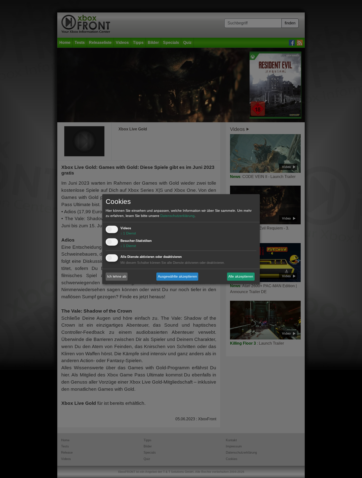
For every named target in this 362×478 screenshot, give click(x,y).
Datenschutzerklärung (177, 216)
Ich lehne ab (116, 276)
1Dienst (128, 233)
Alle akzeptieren (240, 276)
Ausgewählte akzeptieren (177, 276)
